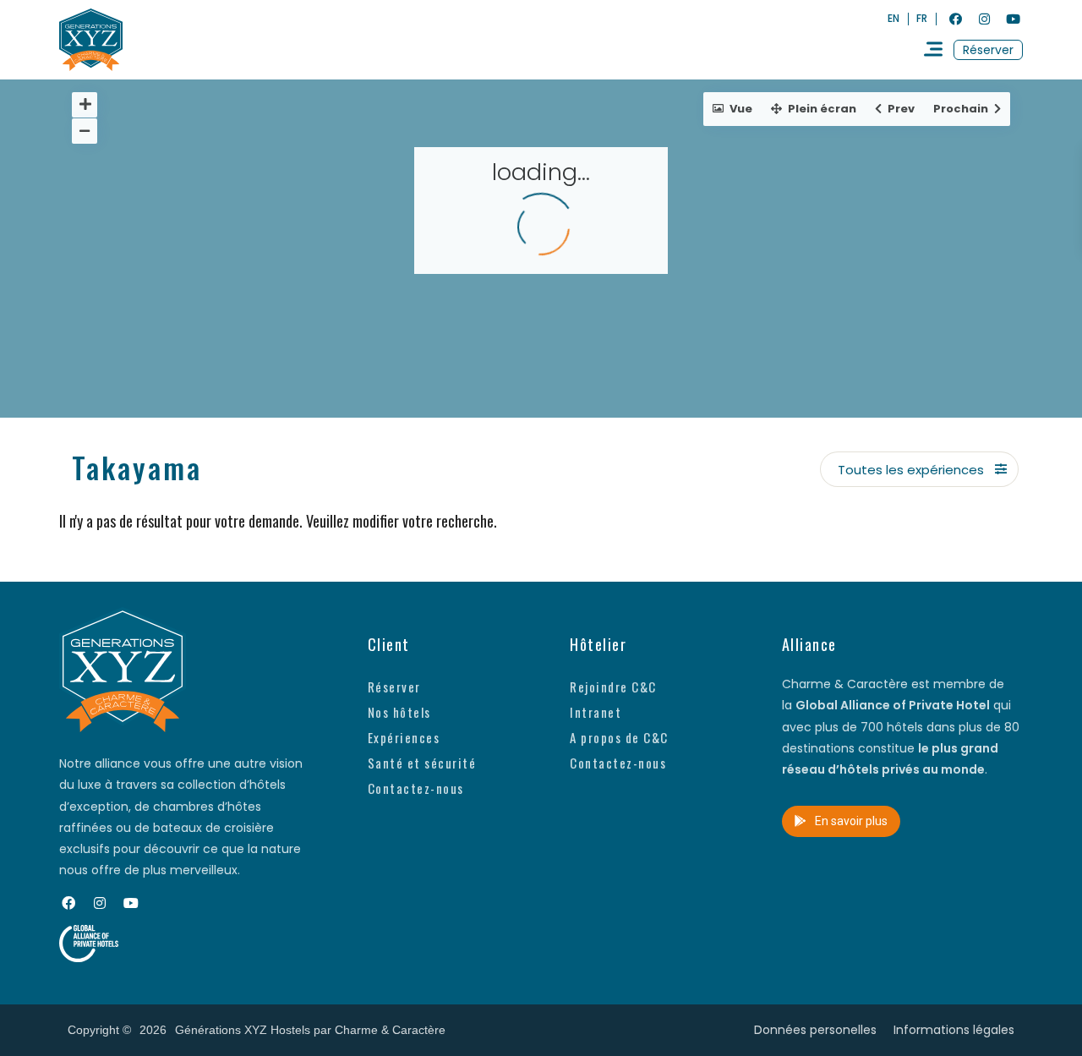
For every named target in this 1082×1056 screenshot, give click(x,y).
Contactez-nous (416, 788)
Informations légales (953, 1029)
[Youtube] (1013, 18)
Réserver (394, 686)
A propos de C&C (619, 737)
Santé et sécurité (422, 762)
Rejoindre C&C (613, 686)
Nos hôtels (399, 711)
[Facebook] (955, 18)
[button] (988, 50)
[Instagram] (984, 18)
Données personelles (815, 1029)
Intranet (595, 711)
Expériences (404, 737)
